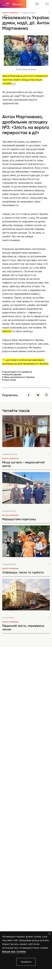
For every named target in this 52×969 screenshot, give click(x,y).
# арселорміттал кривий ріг (17, 371)
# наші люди (9, 379)
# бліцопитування (11, 374)
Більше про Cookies (14, 951)
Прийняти (26, 961)
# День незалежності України (18, 377)
